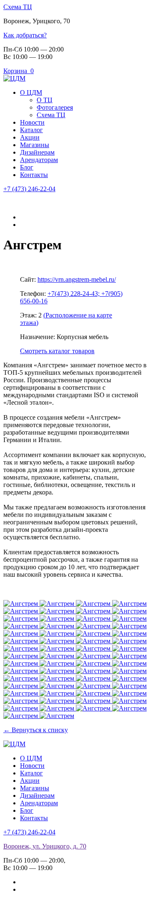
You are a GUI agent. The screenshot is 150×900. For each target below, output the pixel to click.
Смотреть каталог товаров (57, 350)
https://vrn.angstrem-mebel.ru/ (77, 279)
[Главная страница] (14, 78)
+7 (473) (29, 188)
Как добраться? (25, 35)
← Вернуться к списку (35, 729)
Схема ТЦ (17, 6)
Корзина (18, 70)
